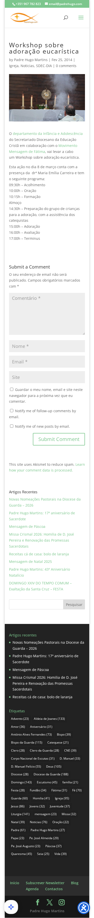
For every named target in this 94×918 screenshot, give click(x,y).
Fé (77, 790)
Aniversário (41, 727)
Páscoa (53, 846)
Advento (20, 719)
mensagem (46, 814)
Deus (53, 766)
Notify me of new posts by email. (42, 426)
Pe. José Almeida (44, 838)
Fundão (38, 790)
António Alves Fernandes (31, 734)
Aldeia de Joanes (49, 719)
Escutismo (47, 782)
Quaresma (21, 854)
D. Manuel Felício (26, 766)
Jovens (37, 806)
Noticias (27, 65)
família (70, 782)
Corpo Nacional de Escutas (33, 758)
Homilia (41, 798)
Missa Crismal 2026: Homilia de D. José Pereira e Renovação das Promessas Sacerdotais (41, 540)
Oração (60, 822)
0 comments (66, 65)
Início (14, 882)
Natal (18, 822)
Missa (69, 814)
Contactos (54, 888)
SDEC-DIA (44, 65)
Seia (43, 854)
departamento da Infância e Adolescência (48, 133)
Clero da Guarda (44, 750)
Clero (18, 750)
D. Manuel (70, 758)
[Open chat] (11, 907)
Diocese (20, 774)
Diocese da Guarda (51, 774)
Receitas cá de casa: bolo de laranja (39, 554)
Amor (18, 727)
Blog (74, 882)
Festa (18, 790)
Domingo (21, 782)
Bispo (64, 734)
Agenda (32, 888)
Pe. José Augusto (25, 846)
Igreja (14, 65)
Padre (18, 830)
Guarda (19, 798)
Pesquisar (74, 604)
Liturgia (20, 814)
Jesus (18, 806)
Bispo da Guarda (26, 742)
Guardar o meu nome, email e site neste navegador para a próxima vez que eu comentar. (46, 395)
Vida (60, 854)
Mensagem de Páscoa (27, 526)
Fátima (59, 790)
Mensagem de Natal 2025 (30, 561)
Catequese (58, 742)
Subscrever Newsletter (45, 882)
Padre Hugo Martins (31, 59)
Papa (17, 838)
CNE (70, 750)
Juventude (60, 806)
